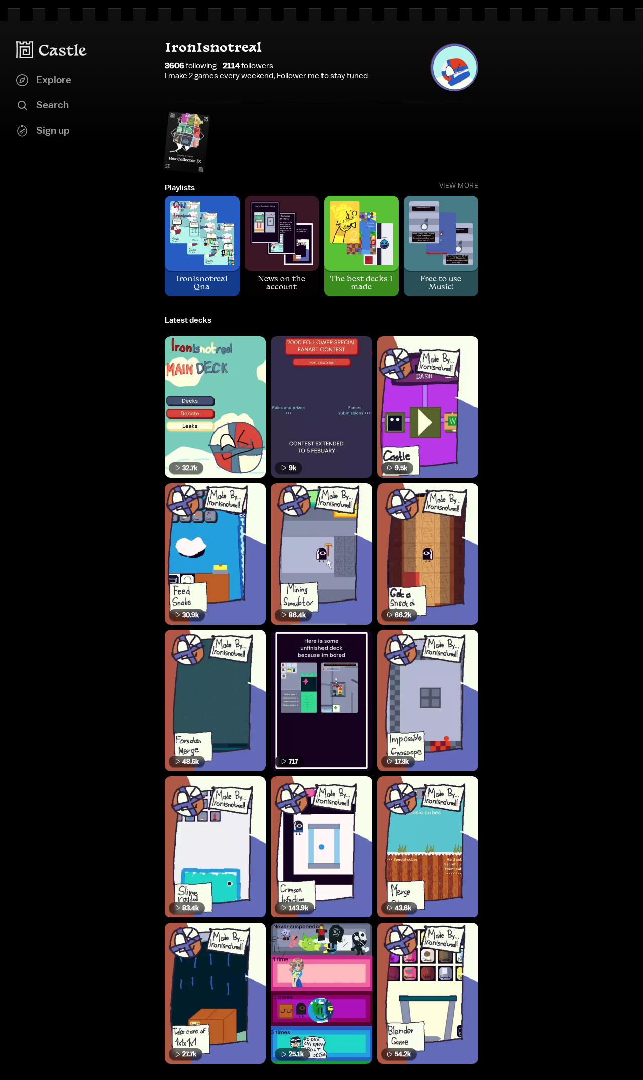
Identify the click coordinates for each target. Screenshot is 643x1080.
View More (459, 185)
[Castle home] (51, 49)
